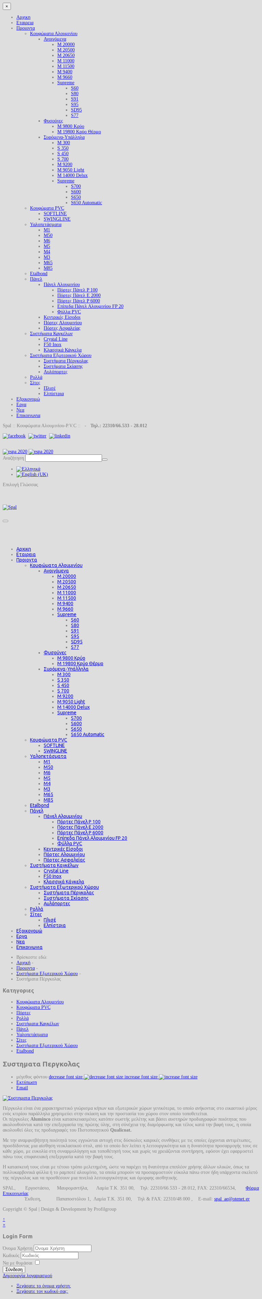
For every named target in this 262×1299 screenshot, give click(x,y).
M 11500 (65, 66)
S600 (76, 191)
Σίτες (35, 382)
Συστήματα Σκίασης (63, 366)
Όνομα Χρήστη (17, 1248)
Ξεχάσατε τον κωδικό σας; (42, 1291)
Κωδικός (12, 1255)
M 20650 (66, 55)
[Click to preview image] (28, 1098)
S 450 (63, 153)
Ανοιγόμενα (55, 39)
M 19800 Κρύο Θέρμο (79, 131)
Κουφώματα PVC (47, 208)
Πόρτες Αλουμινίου (63, 322)
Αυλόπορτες (56, 371)
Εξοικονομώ (28, 399)
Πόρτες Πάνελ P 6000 (78, 300)
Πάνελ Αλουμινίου (62, 284)
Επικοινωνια (28, 415)
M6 (47, 240)
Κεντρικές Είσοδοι (62, 317)
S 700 (63, 159)
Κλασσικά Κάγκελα (63, 350)
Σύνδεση (14, 1269)
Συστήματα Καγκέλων (51, 333)
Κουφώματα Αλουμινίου (53, 33)
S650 (76, 197)
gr (248, 1198)
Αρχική (23, 962)
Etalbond (38, 273)
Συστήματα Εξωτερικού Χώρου (60, 355)
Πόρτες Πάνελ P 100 (77, 290)
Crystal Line (56, 339)
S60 (74, 88)
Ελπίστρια (54, 393)
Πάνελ (36, 279)
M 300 (63, 142)
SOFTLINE (55, 213)
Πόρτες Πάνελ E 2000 (79, 295)
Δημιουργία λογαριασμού (27, 1275)
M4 (47, 251)
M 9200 (64, 164)
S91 (74, 99)
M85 (48, 268)
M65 (48, 262)
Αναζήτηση (13, 458)
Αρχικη (23, 17)
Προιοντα (25, 28)
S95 (74, 104)
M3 (47, 257)
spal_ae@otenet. (230, 1198)
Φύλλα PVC (69, 311)
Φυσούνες (53, 120)
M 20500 (66, 50)
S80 (74, 93)
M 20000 (66, 44)
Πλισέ (50, 388)
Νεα (20, 410)
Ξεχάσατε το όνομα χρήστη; (43, 1285)
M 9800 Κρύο (70, 126)
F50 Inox (52, 344)
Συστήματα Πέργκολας (66, 360)
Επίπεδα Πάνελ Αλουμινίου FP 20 (90, 306)
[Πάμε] (104, 460)
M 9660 (64, 77)
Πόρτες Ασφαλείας (62, 328)
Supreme (65, 82)
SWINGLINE (57, 219)
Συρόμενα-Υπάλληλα (64, 137)
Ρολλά (36, 377)
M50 (48, 235)
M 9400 (64, 71)
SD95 (76, 110)
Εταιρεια (24, 22)
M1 (47, 230)
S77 (74, 115)
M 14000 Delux (72, 175)
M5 (47, 246)
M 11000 (65, 60)
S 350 (63, 148)
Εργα (21, 404)
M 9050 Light (70, 170)
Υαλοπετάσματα (45, 224)
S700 (76, 186)
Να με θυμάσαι (17, 1263)
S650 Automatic (86, 202)
